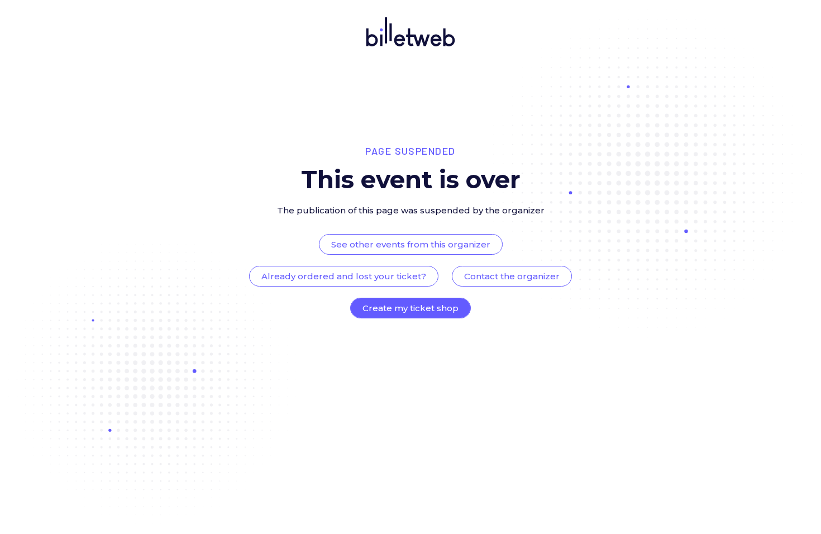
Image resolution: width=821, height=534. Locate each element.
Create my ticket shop (410, 308)
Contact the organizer (512, 276)
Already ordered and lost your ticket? (343, 276)
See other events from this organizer (410, 244)
